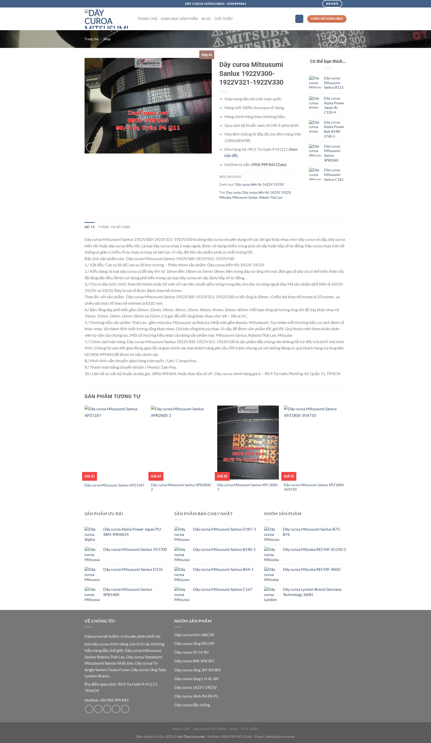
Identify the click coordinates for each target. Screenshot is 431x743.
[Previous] (85, 453)
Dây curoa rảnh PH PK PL (196, 696)
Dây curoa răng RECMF (194, 643)
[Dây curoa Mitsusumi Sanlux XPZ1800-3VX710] (314, 442)
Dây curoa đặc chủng (192, 704)
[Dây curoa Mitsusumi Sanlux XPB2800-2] (182, 442)
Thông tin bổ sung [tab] (114, 227)
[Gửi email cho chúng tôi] (98, 709)
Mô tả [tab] (90, 227)
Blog (206, 19)
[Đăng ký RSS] (116, 709)
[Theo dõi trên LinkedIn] (125, 709)
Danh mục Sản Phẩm (179, 19)
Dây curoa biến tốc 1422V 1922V (259, 184)
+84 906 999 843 (113, 700)
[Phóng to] (91, 147)
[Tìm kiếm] (299, 19)
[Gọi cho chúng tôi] (107, 709)
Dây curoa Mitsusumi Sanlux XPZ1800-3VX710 (314, 487)
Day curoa (233, 192)
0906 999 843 (231, 736)
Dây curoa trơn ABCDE (194, 634)
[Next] (345, 453)
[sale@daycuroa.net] (96, 3)
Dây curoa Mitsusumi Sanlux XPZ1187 (114, 485)
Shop (107, 39)
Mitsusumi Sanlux (245, 197)
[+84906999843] (115, 3)
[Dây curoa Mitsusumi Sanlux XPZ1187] (115, 442)
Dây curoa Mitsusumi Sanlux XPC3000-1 (247, 487)
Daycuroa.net (96, 636)
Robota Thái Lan (270, 197)
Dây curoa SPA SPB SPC (194, 660)
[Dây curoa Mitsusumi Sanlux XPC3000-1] (248, 442)
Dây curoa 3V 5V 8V (191, 652)
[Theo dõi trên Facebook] (89, 709)
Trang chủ (147, 19)
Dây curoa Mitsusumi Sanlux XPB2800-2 (181, 487)
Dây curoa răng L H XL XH (196, 678)
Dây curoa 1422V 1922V (195, 687)
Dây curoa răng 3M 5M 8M (197, 669)
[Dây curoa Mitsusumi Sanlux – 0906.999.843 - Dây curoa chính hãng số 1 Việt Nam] (107, 18)
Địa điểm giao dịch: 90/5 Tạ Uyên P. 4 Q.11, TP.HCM (121, 687)
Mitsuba (225, 197)
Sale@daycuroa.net (280, 736)
